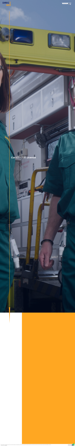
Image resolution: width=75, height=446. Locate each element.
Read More (6, 445)
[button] (70, 4)
